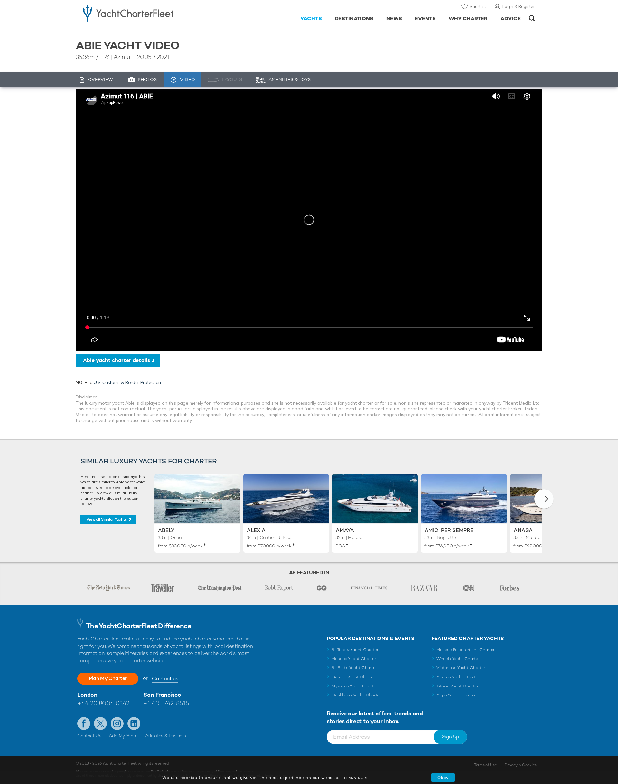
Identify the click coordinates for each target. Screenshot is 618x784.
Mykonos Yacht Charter (355, 686)
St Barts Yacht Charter (354, 667)
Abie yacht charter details (116, 360)
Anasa (523, 530)
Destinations (354, 18)
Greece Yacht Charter (353, 677)
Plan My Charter (108, 678)
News (394, 18)
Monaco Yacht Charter (354, 658)
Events (425, 18)
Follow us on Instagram (117, 723)
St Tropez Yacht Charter (355, 649)
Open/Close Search (532, 18)
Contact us (165, 678)
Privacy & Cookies (521, 765)
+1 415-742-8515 (166, 703)
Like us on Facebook (83, 723)
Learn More (356, 778)
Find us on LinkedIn (133, 723)
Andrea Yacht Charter (458, 677)
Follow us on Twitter (100, 723)
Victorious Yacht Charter (460, 667)
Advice (511, 18)
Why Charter (468, 18)
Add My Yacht (123, 736)
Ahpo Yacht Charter (456, 695)
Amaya (345, 530)
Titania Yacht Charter (457, 686)
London (87, 694)
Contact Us (89, 736)
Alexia (256, 530)
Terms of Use (485, 765)
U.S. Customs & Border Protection (127, 382)
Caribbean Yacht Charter (356, 695)
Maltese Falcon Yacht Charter (465, 649)
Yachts (311, 18)
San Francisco (162, 694)
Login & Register (518, 6)
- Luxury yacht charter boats (148, 13)
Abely (166, 530)
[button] (544, 499)
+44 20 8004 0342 (103, 703)
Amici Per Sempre (449, 530)
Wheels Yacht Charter (458, 658)
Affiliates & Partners (165, 736)
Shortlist (478, 6)
